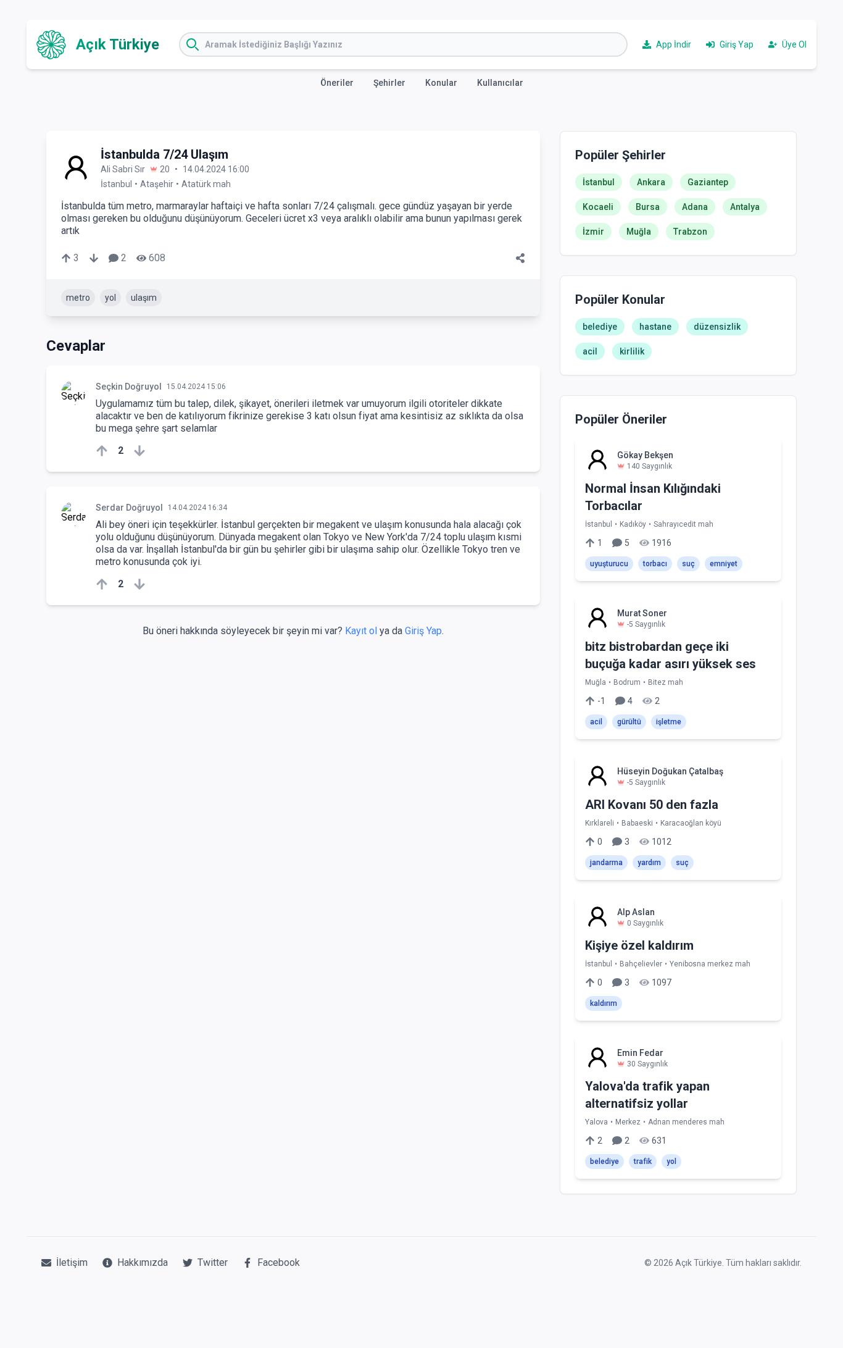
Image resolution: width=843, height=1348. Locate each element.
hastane (655, 327)
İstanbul (116, 184)
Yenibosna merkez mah (710, 964)
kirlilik (632, 351)
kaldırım (603, 1003)
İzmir (593, 232)
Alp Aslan (636, 912)
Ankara (651, 182)
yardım (649, 862)
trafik (643, 1161)
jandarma (606, 862)
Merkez (628, 1122)
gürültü (629, 722)
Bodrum (627, 682)
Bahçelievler (641, 964)
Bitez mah (665, 682)
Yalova (596, 1122)
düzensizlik (717, 327)
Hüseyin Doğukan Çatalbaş (670, 771)
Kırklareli (599, 823)
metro (78, 298)
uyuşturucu (609, 563)
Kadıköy (633, 524)
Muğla (638, 232)
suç (688, 563)
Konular (441, 83)
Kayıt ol (361, 631)
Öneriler (337, 83)
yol (110, 298)
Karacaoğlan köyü (690, 823)
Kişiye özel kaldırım (639, 945)
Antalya (745, 207)
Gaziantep (707, 182)
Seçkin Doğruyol (129, 386)
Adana (695, 207)
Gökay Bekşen (645, 455)
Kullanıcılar (500, 83)
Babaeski (637, 823)
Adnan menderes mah (686, 1122)
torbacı (655, 563)
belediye (600, 327)
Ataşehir (156, 184)
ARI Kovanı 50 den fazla (651, 804)
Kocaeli (598, 207)
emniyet (723, 563)
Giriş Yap (423, 631)
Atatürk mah (206, 184)
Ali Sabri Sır (123, 169)
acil (590, 351)
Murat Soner (642, 613)
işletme (668, 722)
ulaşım (144, 298)
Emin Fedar (640, 1053)
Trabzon (690, 232)
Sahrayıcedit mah (683, 524)
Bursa (648, 207)
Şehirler (389, 83)
